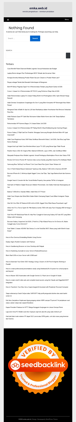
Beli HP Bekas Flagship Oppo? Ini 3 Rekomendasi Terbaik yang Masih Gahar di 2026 (34, 87)
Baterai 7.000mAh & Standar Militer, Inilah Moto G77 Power (26, 192)
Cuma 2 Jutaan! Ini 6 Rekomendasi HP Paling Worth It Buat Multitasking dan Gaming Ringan (37, 128)
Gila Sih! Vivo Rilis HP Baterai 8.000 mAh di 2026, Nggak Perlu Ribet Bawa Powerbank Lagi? (37, 203)
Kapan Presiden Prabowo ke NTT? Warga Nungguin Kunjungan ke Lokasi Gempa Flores (34, 307)
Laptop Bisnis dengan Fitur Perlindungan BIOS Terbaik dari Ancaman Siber (31, 73)
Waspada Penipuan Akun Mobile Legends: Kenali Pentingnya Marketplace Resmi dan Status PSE (38, 155)
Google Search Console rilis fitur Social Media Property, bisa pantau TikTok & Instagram (35, 180)
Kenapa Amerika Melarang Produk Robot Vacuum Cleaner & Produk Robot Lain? (33, 77)
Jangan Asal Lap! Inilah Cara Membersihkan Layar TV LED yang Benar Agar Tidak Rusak (36, 146)
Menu (67, 19)
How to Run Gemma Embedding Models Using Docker (23, 237)
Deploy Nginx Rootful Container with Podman (20, 242)
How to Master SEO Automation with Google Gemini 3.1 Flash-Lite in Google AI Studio (33, 275)
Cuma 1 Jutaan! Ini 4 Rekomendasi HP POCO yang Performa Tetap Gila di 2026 (33, 91)
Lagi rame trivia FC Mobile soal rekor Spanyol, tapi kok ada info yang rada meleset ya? (34, 312)
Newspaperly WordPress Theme (47, 419)
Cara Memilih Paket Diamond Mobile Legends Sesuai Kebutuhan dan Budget (32, 68)
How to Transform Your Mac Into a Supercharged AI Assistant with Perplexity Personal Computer (37, 287)
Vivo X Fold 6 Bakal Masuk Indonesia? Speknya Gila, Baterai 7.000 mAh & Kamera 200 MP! (37, 169)
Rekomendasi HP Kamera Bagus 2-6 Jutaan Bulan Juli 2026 (26, 123)
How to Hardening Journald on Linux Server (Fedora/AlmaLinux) (26, 251)
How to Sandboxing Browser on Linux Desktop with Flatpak (25, 246)
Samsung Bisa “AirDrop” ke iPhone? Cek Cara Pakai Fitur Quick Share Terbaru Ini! (34, 164)
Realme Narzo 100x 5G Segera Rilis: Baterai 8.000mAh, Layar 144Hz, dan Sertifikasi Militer (36, 151)
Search (9, 50)
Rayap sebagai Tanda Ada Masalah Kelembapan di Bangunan (27, 82)
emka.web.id (38, 8)
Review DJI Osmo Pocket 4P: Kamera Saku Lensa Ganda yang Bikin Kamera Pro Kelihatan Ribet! (39, 160)
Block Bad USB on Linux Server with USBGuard (21, 255)
